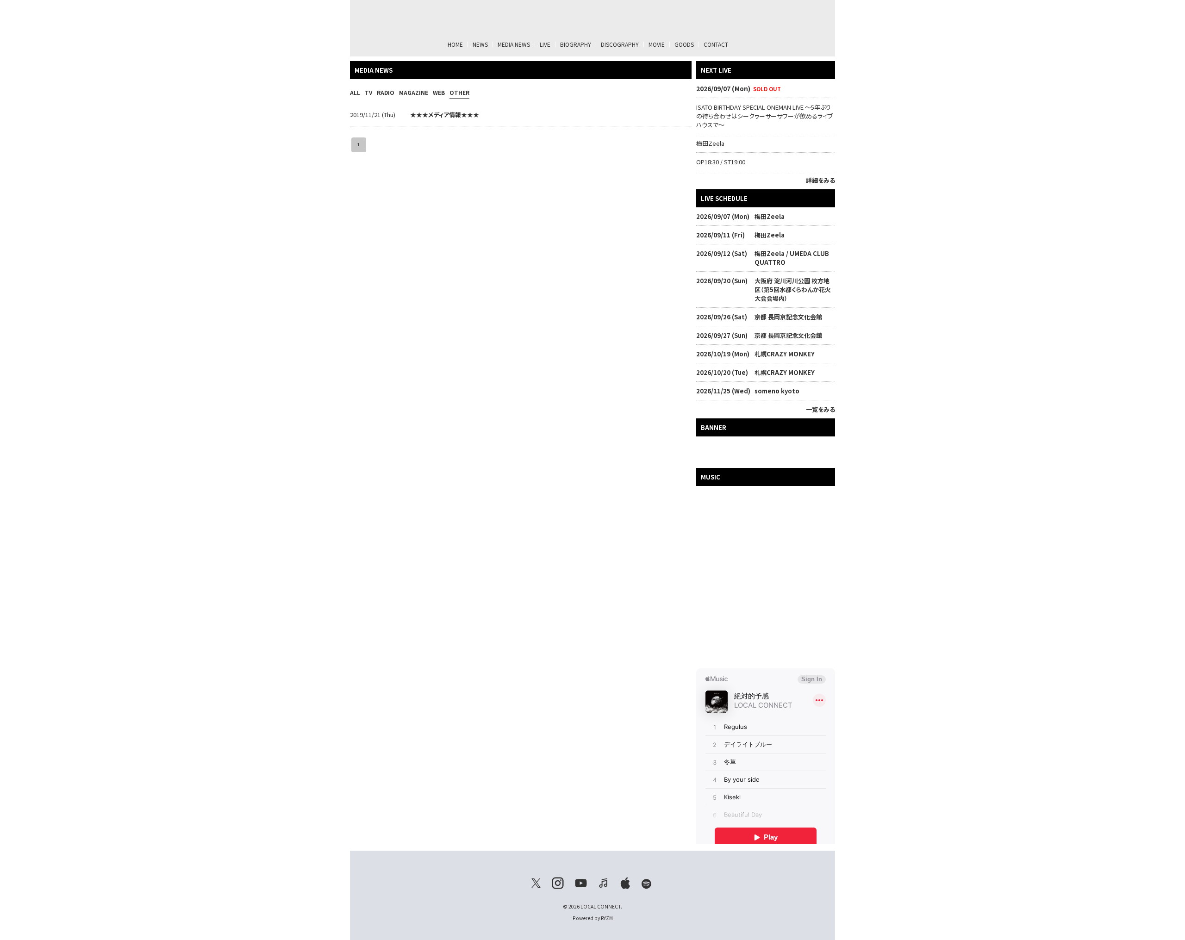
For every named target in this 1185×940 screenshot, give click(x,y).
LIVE (545, 44)
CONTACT (716, 44)
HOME (455, 44)
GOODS (684, 44)
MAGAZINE (413, 92)
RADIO (385, 92)
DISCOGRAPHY (620, 44)
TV (368, 92)
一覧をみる (820, 409)
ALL (355, 92)
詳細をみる (820, 180)
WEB (439, 92)
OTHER (459, 92)
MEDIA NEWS (514, 44)
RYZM (607, 918)
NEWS (480, 44)
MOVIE (657, 44)
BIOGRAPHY (575, 44)
